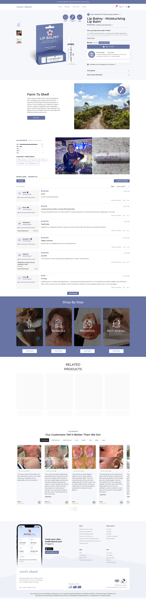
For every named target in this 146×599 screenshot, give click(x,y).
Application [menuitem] (33, 163)
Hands (83, 440)
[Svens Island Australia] (102, 106)
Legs (103, 440)
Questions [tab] (32, 177)
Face (90, 440)
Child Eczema (55, 440)
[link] (30, 412)
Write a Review (123, 181)
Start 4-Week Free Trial (52, 552)
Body (96, 440)
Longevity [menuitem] (21, 163)
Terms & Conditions (112, 587)
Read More (48, 496)
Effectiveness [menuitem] (22, 160)
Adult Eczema (67, 440)
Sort (113, 186)
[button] (99, 25)
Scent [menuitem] (43, 160)
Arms (76, 440)
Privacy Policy (123, 587)
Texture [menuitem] (34, 160)
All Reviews (44, 440)
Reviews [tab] (21, 177)
